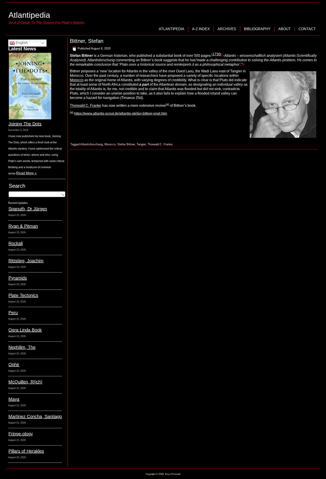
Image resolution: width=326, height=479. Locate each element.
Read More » (26, 173)
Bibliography (257, 29)
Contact (307, 29)
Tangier (141, 144)
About (284, 29)
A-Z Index (201, 29)
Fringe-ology (20, 433)
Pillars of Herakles (26, 451)
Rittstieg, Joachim (25, 260)
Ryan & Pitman (23, 226)
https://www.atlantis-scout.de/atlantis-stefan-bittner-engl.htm (120, 113)
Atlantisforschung (91, 144)
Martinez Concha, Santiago (35, 416)
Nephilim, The (21, 347)
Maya (13, 399)
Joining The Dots (24, 123)
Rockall (15, 243)
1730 (216, 54)
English (21, 43)
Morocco (76, 80)
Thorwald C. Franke (85, 106)
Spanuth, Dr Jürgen (27, 208)
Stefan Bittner (126, 144)
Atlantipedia (29, 15)
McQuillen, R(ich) (25, 381)
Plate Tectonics (23, 295)
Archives (227, 29)
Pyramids (17, 278)
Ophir (13, 364)
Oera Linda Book (25, 329)
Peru (13, 312)
